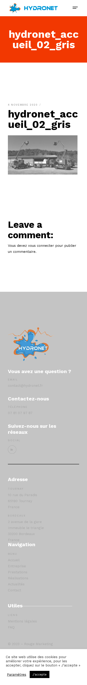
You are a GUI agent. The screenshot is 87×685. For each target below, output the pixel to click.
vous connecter (41, 246)
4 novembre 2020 (23, 104)
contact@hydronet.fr (25, 386)
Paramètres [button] (16, 674)
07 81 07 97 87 (20, 413)
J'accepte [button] (39, 674)
